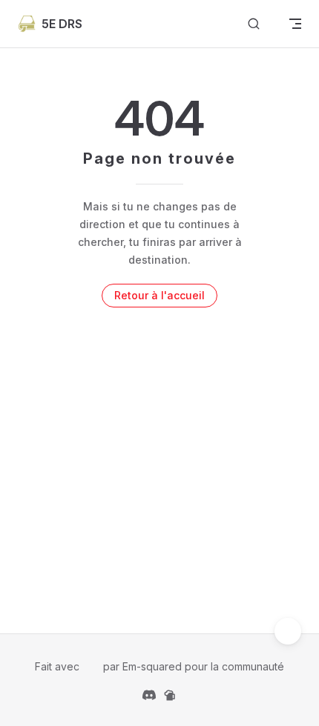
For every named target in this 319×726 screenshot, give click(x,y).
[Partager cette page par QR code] (287, 631)
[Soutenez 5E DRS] (170, 693)
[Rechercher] (254, 24)
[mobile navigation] (295, 23)
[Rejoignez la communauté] (149, 693)
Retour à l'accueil (159, 295)
